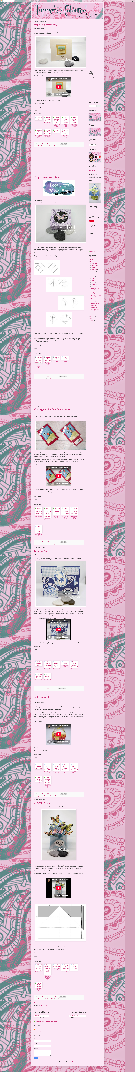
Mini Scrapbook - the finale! (95, 310)
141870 (38, 517)
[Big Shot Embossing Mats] (65, 133)
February (94, 284)
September (94, 269)
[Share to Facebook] (65, 144)
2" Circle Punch (65, 360)
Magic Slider (55, 544)
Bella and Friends (42, 544)
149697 (38, 669)
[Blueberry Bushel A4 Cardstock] (38, 678)
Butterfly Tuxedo (42, 803)
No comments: (54, 143)
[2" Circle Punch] (65, 358)
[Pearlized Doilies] (65, 663)
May (93, 278)
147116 (47, 137)
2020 (91, 259)
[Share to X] (63, 144)
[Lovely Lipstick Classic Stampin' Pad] (65, 769)
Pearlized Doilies (65, 665)
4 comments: (54, 996)
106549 (47, 681)
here (48, 870)
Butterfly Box (94, 307)
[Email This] (60, 144)
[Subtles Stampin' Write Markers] (74, 122)
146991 (38, 681)
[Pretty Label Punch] (56, 966)
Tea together (61, 690)
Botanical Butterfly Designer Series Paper (38, 365)
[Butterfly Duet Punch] (56, 358)
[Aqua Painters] (56, 132)
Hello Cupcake (46, 796)
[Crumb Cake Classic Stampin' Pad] (47, 133)
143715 (56, 969)
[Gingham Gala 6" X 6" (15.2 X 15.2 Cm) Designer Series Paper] (47, 516)
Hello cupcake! (41, 697)
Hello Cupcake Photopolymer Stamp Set (47, 785)
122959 (38, 122)
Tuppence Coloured (92, 209)
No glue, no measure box (46, 177)
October (94, 267)
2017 (91, 316)
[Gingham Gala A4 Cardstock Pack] (56, 666)
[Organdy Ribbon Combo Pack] (47, 360)
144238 (65, 126)
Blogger (74, 1061)
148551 (56, 517)
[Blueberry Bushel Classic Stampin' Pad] (74, 666)
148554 (47, 523)
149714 (47, 787)
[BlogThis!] (62, 144)
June (93, 276)
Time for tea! (40, 551)
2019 (91, 261)
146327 (65, 137)
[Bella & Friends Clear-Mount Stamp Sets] (38, 513)
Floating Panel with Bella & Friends (52, 409)
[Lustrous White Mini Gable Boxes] (38, 768)
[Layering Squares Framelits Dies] (56, 122)
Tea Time (56, 690)
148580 (65, 975)
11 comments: (54, 376)
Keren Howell (38, 1029)
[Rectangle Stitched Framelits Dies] (56, 513)
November (94, 265)
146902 (74, 518)
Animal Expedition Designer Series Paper (74, 516)
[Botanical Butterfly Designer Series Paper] (38, 362)
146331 (65, 518)
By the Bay (40, 145)
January (94, 286)
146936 (65, 666)
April (93, 280)
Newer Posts (37, 1002)
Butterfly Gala (50, 998)
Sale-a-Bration (52, 145)
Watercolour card (60, 145)
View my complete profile (40, 1031)
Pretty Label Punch (56, 968)
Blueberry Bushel (42, 690)
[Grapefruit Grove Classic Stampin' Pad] (56, 769)
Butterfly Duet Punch (56, 360)
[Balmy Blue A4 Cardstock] (38, 986)
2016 (91, 318)
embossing (46, 145)
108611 (38, 137)
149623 (47, 364)
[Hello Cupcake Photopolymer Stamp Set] (47, 782)
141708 (56, 126)
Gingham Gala (57, 998)
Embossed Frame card (45, 24)
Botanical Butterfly (42, 378)
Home (59, 1002)
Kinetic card (49, 544)
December (94, 263)
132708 (38, 535)
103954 (56, 134)
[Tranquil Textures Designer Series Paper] (65, 513)
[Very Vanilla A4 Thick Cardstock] (65, 122)
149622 (38, 367)
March (93, 282)
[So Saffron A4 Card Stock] (38, 133)
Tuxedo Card (92, 170)
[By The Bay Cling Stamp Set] (47, 121)
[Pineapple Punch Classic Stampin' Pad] (47, 769)
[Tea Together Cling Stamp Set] (47, 666)
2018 (91, 314)
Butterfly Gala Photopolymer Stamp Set (65, 972)
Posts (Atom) (44, 1005)
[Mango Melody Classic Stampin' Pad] (74, 769)
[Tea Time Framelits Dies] (38, 665)
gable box (40, 796)
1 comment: (53, 688)
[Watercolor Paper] (38, 119)
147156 (74, 126)
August (93, 271)
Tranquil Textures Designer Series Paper (65, 516)
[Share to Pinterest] (66, 144)
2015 (91, 320)
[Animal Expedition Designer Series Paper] (74, 513)
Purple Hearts (94, 305)
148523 (56, 361)
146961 (38, 772)
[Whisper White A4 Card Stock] (47, 678)
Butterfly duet (50, 378)
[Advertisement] (59, 160)
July (93, 273)
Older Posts (81, 1002)
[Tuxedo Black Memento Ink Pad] (38, 531)
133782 (65, 361)
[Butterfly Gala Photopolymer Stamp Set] (65, 970)
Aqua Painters (56, 133)
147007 (38, 990)
